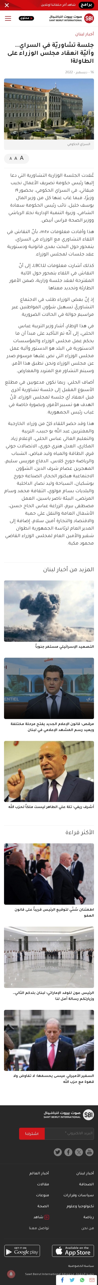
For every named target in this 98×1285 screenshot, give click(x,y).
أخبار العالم (39, 1174)
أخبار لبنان (84, 34)
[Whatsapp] (82, 1280)
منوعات (42, 1196)
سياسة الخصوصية (81, 1266)
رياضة (88, 1218)
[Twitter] (72, 1280)
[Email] (91, 1280)
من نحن (87, 1229)
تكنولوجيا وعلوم (80, 1207)
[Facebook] (62, 1280)
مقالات (43, 1185)
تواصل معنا (39, 1229)
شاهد (38, 1218)
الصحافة (86, 1185)
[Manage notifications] (11, 1274)
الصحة (43, 1207)
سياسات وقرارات (78, 1196)
